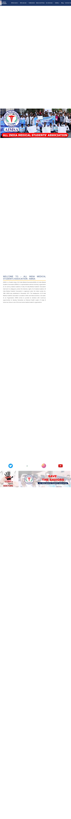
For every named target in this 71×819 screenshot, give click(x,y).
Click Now (22, 349)
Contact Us (68, 3)
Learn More (13, 433)
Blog (62, 3)
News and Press (40, 3)
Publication (32, 3)
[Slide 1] (32, 270)
